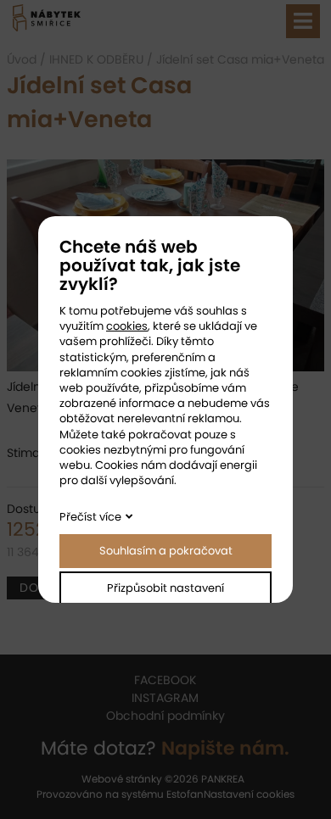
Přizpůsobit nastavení (165, 588)
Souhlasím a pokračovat (166, 551)
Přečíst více (90, 517)
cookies (127, 326)
